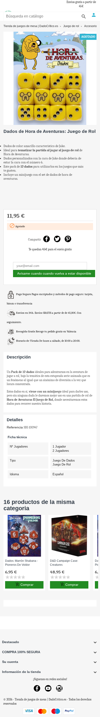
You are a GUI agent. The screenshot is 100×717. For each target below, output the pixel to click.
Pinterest (68, 239)
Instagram (59, 688)
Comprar (24, 584)
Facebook (37, 688)
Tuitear (57, 239)
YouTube (48, 688)
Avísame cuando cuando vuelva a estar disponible (54, 273)
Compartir (47, 239)
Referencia (15, 427)
